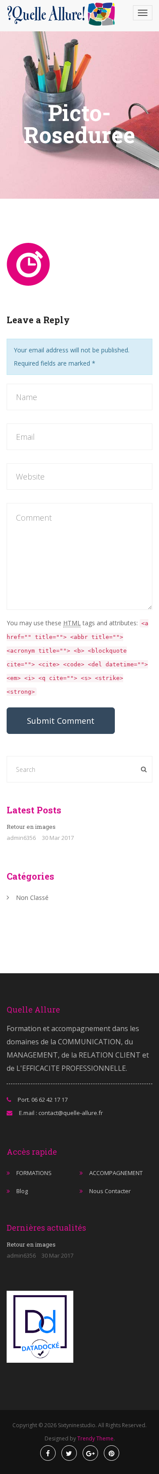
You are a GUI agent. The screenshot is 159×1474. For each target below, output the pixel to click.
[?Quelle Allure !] (64, 14)
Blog (22, 1191)
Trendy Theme (95, 1438)
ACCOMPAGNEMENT (116, 1173)
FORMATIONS (34, 1173)
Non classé (32, 897)
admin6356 (21, 838)
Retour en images (31, 827)
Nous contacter (110, 1191)
